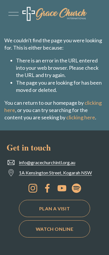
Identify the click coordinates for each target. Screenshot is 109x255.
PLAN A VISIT (54, 208)
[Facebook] (47, 188)
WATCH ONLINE (55, 229)
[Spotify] (76, 188)
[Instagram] (32, 188)
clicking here (80, 117)
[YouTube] (62, 188)
